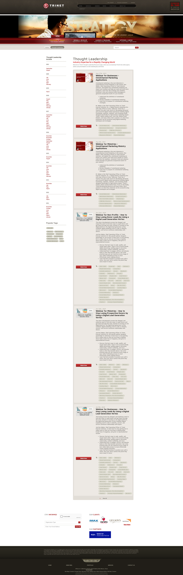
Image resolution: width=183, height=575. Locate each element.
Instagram (112, 278)
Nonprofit (59, 234)
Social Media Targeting (115, 290)
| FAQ (97, 571)
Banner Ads (103, 278)
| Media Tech (93, 571)
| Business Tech (85, 571)
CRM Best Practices (115, 130)
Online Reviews (104, 297)
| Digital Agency (103, 572)
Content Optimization (124, 132)
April (47, 82)
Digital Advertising (105, 268)
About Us (122, 6)
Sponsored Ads (104, 285)
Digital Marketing (119, 135)
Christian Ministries (105, 206)
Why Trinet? (111, 2)
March (47, 91)
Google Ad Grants (121, 128)
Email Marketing (52, 238)
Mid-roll (118, 280)
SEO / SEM (103, 266)
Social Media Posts (105, 295)
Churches (102, 400)
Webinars (125, 266)
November (49, 137)
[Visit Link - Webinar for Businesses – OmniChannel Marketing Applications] (83, 127)
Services (88, 6)
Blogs (112, 285)
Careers (133, 2)
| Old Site (109, 571)
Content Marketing (105, 292)
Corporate (50, 234)
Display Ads (113, 276)
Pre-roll (111, 280)
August (48, 70)
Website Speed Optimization (107, 132)
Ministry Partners (113, 400)
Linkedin (102, 273)
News (104, 6)
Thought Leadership (122, 2)
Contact (82, 9)
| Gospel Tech (77, 571)
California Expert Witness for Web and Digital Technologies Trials (91, 574)
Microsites (103, 290)
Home (80, 6)
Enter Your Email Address (53, 526)
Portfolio (113, 6)
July (47, 77)
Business (128, 493)
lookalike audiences (105, 271)
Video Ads (102, 280)
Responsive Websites (105, 135)
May (47, 81)
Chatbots (102, 302)
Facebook (123, 271)
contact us (131, 565)
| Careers (114, 571)
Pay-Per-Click (121, 285)
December (49, 136)
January (48, 107)
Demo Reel (69, 565)
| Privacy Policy (103, 571)
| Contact (71, 571)
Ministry (50, 231)
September (49, 68)
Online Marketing (52, 241)
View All (50, 228)
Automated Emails (118, 295)
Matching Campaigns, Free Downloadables (111, 299)
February (48, 84)
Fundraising (103, 130)
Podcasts (115, 292)
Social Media (58, 236)
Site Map (67, 571)
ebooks (115, 271)
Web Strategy (59, 231)
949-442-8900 (89, 569)
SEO (62, 241)
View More (127, 525)
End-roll (126, 280)
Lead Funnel (103, 276)
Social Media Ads (104, 125)
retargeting (117, 268)
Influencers (111, 273)
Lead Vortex (123, 276)
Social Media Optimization (107, 287)
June (47, 79)
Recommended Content (119, 283)
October (48, 139)
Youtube (119, 273)
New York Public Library (106, 198)
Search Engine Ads (105, 283)
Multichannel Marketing (106, 128)
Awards (97, 6)
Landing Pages (122, 287)
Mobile (49, 236)
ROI (61, 238)
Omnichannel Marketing (119, 125)
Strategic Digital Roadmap (115, 302)
